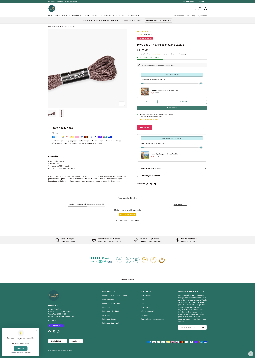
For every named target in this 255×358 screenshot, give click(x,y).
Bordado (75, 15)
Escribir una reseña (127, 214)
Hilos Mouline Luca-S (144, 31)
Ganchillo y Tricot (110, 15)
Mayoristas (145, 315)
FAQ (187, 16)
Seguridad (106, 307)
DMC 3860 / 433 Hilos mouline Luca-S (64, 26)
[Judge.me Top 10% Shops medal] (162, 260)
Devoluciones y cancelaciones (152, 319)
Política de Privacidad (110, 311)
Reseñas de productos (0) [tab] (77, 204)
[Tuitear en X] (147, 184)
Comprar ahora (172, 108)
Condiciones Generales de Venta (114, 295)
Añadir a (143, 127)
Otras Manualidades (129, 15)
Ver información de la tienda (149, 119)
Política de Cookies (109, 319)
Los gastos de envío (157, 54)
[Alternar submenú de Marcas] (69, 15)
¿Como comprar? (147, 311)
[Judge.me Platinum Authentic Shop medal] (119, 260)
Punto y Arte (56, 350)
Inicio (50, 15)
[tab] (53, 156)
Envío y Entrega (108, 299)
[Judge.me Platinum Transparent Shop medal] (128, 260)
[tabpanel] (87, 171)
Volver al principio (127, 279)
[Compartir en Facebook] (151, 184)
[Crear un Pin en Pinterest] (155, 184)
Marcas (64, 15)
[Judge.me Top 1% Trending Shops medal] (153, 260)
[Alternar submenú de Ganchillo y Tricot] (119, 15)
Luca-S (139, 35)
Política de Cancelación (111, 323)
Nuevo (57, 15)
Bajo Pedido (202, 16)
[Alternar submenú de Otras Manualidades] (139, 15)
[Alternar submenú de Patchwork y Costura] (101, 15)
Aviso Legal (106, 315)
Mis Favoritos (179, 16)
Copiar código (166, 20)
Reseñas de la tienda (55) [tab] (95, 204)
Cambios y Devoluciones (111, 303)
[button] (205, 8)
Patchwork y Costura (91, 15)
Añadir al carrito (182, 102)
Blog (193, 16)
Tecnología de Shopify (66, 350)
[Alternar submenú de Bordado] (80, 15)
